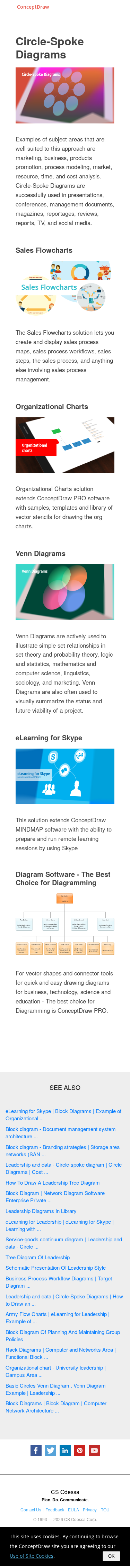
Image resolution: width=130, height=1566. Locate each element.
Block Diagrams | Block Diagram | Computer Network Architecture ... (56, 1406)
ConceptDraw (33, 6)
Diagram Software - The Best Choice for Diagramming (63, 878)
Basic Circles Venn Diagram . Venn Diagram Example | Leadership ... (56, 1389)
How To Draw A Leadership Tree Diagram (53, 1182)
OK (111, 1556)
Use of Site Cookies (31, 1556)
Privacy (90, 1509)
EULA (73, 1509)
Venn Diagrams (41, 553)
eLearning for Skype (49, 737)
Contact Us (30, 1509)
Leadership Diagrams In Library (41, 1210)
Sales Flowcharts (44, 250)
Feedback (54, 1509)
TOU (105, 1509)
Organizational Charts (52, 406)
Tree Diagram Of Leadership (38, 1257)
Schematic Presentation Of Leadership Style (56, 1267)
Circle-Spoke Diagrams (50, 47)
